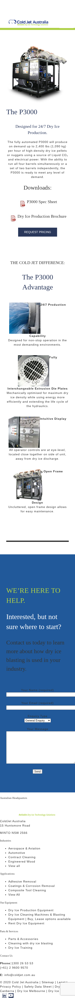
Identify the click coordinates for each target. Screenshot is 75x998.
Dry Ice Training (20, 947)
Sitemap (48, 982)
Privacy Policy (10, 986)
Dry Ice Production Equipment (31, 910)
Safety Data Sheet (38, 986)
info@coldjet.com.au (19, 975)
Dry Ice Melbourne (31, 991)
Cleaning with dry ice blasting (30, 943)
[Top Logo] (28, 21)
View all (14, 866)
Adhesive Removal (22, 881)
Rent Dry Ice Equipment (26, 923)
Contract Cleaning (22, 857)
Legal (61, 982)
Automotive (16, 852)
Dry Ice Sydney (59, 991)
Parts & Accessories (23, 939)
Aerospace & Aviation (24, 848)
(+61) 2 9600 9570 (14, 967)
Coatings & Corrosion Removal (31, 886)
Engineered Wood (21, 861)
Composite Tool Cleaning (27, 890)
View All (14, 894)
